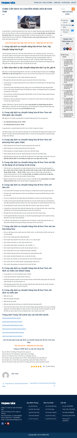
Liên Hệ (73, 2)
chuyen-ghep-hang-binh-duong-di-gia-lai (13, 332)
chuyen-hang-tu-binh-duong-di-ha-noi (12, 321)
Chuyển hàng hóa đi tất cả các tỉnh (11, 318)
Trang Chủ (38, 2)
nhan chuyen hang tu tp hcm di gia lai (12, 336)
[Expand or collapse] (73, 55)
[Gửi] (73, 9)
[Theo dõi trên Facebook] (64, 48)
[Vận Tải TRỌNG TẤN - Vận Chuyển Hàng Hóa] (8, 2)
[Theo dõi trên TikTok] (67, 48)
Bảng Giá (57, 2)
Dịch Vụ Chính (47, 2)
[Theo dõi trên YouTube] (70, 48)
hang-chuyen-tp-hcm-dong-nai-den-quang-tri (14, 329)
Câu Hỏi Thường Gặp (33, 418)
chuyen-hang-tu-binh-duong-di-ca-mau (12, 325)
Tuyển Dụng (65, 2)
